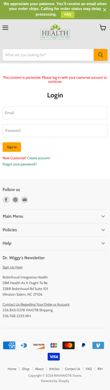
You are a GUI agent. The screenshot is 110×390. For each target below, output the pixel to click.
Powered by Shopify (55, 381)
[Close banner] (105, 10)
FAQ (89, 369)
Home (12, 369)
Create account (38, 158)
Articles (54, 369)
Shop (25, 369)
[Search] (100, 55)
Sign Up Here (13, 267)
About (39, 369)
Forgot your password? (20, 164)
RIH (100, 369)
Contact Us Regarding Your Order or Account (36, 304)
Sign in (12, 147)
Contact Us (72, 369)
